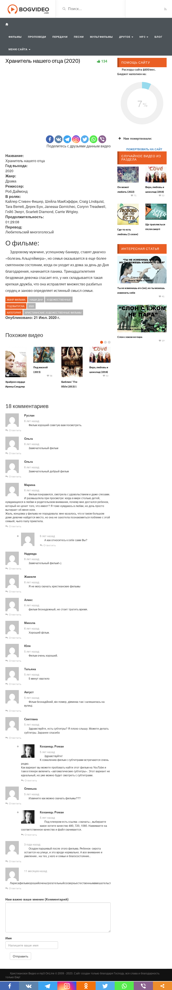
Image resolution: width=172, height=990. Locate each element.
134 (104, 61)
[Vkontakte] (58, 139)
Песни (79, 36)
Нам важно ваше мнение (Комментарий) (37, 899)
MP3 (143, 36)
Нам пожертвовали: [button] (137, 138)
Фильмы (15, 36)
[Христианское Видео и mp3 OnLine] (28, 8)
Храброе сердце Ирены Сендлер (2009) (15, 386)
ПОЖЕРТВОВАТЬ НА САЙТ (144, 149)
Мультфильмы (101, 36)
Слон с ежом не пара (129, 336)
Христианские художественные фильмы (53, 312)
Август (29, 692)
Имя (8, 938)
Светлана (31, 719)
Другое (125, 36)
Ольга (28, 439)
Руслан (29, 415)
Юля (27, 646)
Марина (29, 485)
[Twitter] (85, 139)
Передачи (60, 36)
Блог (158, 36)
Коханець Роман (52, 746)
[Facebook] (50, 139)
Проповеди (37, 36)
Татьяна (30, 669)
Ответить (15, 430)
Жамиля (30, 577)
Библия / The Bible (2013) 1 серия (69, 386)
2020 (31, 306)
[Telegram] (67, 139)
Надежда (30, 554)
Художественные (59, 299)
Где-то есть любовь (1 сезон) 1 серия (127, 234)
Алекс (28, 600)
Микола (29, 623)
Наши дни (36, 299)
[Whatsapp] (93, 139)
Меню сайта (18, 49)
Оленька (30, 789)
